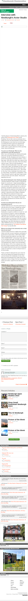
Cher (10, 397)
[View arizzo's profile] (3, 449)
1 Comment (10, 433)
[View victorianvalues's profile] (3, 460)
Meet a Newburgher (5, 11)
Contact (21, 583)
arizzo (5, 449)
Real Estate (13, 587)
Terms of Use (8, 594)
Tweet (5, 23)
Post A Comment (21, 384)
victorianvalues (7, 460)
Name (3, 343)
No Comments (10, 398)
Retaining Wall (5, 463)
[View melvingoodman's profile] (3, 465)
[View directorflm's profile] (3, 471)
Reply (2, 381)
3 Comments (10, 415)
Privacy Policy (15, 594)
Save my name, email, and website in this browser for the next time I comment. (14, 359)
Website (3, 352)
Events (12, 582)
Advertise (22, 582)
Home (12, 580)
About (21, 580)
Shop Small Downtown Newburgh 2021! (17, 404)
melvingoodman (7, 465)
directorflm (6, 471)
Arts (12, 585)
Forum (12, 583)
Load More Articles (14, 439)
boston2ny (6, 454)
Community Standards (23, 594)
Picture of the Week (16, 419)
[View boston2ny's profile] (3, 454)
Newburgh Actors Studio (13, 137)
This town (4, 458)
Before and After (14, 589)
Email (3, 347)
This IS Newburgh (15, 413)
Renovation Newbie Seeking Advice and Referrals (12, 447)
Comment (3, 331)
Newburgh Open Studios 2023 (15, 395)
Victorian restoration (6, 469)
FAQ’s (21, 585)
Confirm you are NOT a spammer (10, 365)
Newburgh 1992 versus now (7, 453)
